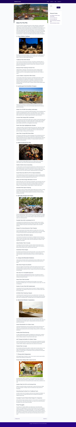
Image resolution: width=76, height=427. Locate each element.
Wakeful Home (17, 1)
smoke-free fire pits (28, 274)
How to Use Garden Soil (53, 19)
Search (58, 7)
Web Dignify (44, 423)
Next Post (45, 418)
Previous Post (17, 418)
